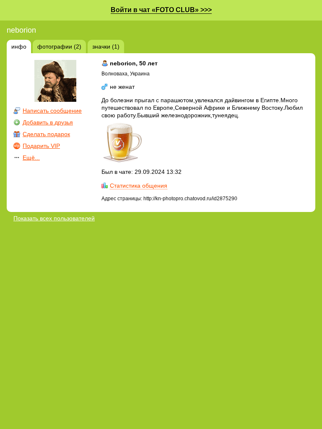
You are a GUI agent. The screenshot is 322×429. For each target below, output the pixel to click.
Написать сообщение (52, 110)
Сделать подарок (46, 134)
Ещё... (31, 157)
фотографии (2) (59, 46)
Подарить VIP (41, 145)
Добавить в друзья (48, 122)
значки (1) (105, 46)
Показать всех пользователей (54, 218)
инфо (18, 46)
